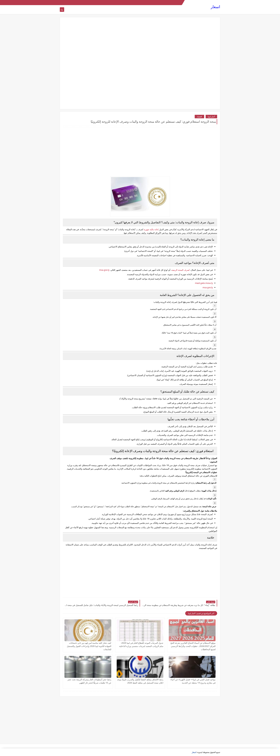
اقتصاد (199, 116)
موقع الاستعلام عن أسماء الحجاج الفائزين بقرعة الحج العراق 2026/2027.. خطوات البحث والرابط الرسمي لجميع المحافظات (193, 646)
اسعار (215, 6)
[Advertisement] (140, 42)
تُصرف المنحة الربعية (181, 270)
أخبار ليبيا (211, 116)
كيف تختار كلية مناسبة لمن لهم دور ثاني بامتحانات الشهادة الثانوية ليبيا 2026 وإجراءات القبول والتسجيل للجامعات (89, 646)
